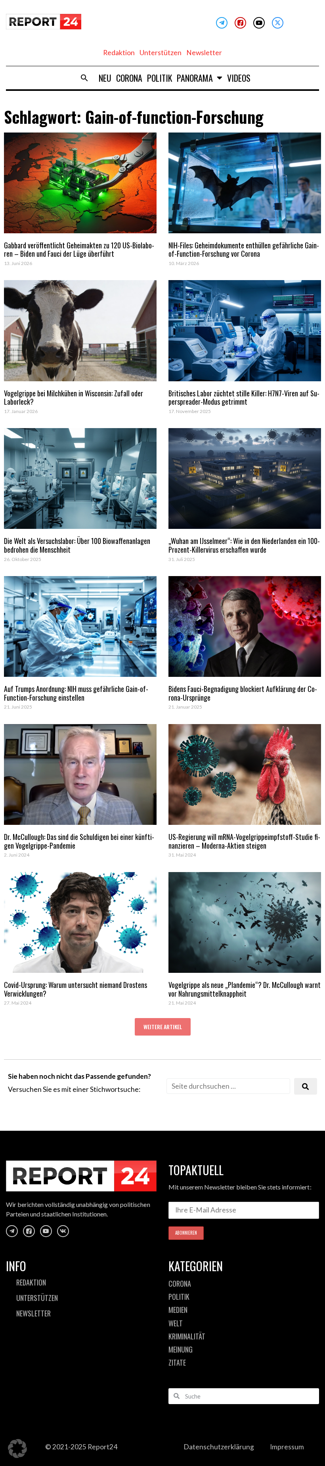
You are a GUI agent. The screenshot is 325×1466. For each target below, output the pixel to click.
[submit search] (305, 1086)
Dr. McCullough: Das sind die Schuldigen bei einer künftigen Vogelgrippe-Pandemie (79, 841)
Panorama (195, 77)
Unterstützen (161, 52)
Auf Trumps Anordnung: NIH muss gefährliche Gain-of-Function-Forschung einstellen (76, 693)
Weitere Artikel (162, 1026)
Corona (129, 77)
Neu (105, 77)
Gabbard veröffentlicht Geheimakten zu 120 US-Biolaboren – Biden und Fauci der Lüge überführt (79, 249)
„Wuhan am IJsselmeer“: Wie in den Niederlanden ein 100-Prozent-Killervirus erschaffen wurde (244, 545)
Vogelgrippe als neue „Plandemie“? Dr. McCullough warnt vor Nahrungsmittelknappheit (244, 989)
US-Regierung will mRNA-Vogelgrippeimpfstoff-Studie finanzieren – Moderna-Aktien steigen (244, 841)
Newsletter (204, 52)
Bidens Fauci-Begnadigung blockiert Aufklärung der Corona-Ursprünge (242, 693)
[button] (84, 77)
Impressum (287, 1447)
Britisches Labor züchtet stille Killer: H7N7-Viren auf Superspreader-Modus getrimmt (243, 397)
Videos (238, 77)
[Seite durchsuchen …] (228, 1086)
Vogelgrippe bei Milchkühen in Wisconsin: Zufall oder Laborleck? (73, 397)
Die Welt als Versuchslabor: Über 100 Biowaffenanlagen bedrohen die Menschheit (77, 545)
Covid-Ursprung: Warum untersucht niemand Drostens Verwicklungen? (75, 989)
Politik (159, 77)
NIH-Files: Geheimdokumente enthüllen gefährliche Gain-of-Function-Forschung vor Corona (243, 249)
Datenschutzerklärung (219, 1447)
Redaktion (119, 52)
